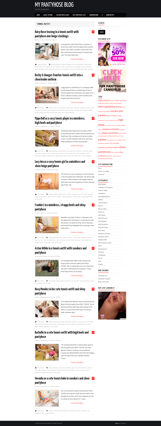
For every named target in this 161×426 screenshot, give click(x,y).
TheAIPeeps (101, 255)
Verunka (51, 413)
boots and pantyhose (104, 111)
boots (123, 107)
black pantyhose (106, 106)
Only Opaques (102, 221)
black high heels (64, 151)
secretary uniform (112, 147)
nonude (88, 107)
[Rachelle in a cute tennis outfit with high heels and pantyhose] (47, 352)
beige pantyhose (56, 64)
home (100, 168)
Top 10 (100, 258)
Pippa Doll (72, 153)
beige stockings (66, 64)
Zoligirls (100, 264)
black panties (63, 237)
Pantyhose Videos (103, 236)
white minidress (69, 112)
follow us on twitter (103, 171)
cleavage (61, 321)
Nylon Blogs (101, 215)
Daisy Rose (87, 64)
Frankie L (70, 237)
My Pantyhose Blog (54, 5)
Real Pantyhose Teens (104, 243)
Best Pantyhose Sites (79, 15)
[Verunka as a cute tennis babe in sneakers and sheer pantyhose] (47, 398)
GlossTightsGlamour (104, 196)
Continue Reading (78, 59)
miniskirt (57, 67)
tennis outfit (73, 69)
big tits (118, 100)
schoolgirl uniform (121, 140)
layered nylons (50, 67)
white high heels (82, 69)
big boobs (113, 100)
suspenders (65, 69)
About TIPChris (48, 15)
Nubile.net (101, 212)
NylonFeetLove (102, 218)
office (99, 133)
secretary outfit (108, 143)
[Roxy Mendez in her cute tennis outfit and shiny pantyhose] (47, 309)
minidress (76, 107)
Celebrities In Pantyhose (105, 187)
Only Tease (40, 107)
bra (73, 64)
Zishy (99, 261)
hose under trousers (109, 125)
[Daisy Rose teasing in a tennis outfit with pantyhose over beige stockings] (47, 52)
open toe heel (39, 240)
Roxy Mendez (61, 324)
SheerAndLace (102, 249)
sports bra (58, 69)
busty (108, 116)
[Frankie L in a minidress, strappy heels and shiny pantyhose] (47, 225)
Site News (101, 252)
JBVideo (100, 199)
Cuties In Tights (102, 190)
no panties (86, 151)
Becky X (51, 107)
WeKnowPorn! (93, 15)
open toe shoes (63, 110)
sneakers (40, 283)
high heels (42, 67)
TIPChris (53, 40)
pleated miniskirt (56, 370)
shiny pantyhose (49, 69)
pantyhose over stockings (73, 67)
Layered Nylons (41, 64)
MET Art (100, 206)
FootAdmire (101, 193)
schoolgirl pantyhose (111, 140)
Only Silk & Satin (103, 227)
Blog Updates (102, 184)
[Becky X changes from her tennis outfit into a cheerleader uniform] (47, 95)
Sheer (100, 246)
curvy (105, 120)
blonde (69, 281)
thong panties (109, 158)
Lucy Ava (68, 194)
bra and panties (79, 64)
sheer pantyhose (86, 67)
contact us (101, 174)
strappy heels (51, 156)
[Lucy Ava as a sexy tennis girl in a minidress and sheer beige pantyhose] (47, 181)
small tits (72, 410)
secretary (101, 143)
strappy (85, 110)
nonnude (82, 107)
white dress (61, 112)
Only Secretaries (103, 224)
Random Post (110, 15)
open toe (81, 194)
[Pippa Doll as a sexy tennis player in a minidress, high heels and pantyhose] (47, 138)
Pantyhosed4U (102, 239)
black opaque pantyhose (108, 103)
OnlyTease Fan (102, 275)
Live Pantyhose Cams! (62, 15)
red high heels (78, 110)
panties (63, 67)
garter (36, 67)
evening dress (111, 120)
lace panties (118, 125)
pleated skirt (65, 370)
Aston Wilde (52, 281)
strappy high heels (44, 112)
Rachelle (72, 370)
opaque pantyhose (110, 133)
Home (38, 15)
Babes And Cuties (103, 282)
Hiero (116, 423)
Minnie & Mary (102, 209)
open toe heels (41, 110)
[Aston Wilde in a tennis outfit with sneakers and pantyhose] (47, 268)
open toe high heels (53, 110)
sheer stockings (39, 69)
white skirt (90, 69)
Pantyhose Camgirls (104, 233)
